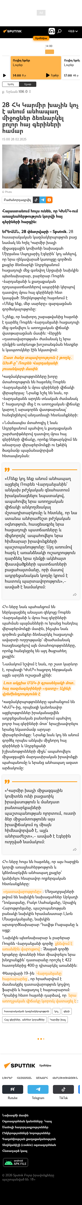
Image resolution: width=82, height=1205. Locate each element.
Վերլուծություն (65, 1078)
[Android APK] (15, 1163)
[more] (74, 594)
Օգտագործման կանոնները (22, 1121)
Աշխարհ (42, 1078)
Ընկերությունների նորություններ (26, 1133)
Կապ (48, 1121)
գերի (67, 1011)
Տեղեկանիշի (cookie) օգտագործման (29, 1145)
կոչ (56, 1011)
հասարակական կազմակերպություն (26, 1011)
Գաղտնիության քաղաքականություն (29, 1139)
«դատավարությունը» (22, 891)
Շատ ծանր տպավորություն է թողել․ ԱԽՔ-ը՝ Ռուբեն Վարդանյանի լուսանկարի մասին (38, 363)
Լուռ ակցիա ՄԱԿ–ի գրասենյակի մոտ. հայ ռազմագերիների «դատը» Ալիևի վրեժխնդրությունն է (38, 688)
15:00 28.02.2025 (14, 139)
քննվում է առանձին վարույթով (37, 946)
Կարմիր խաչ (58, 1019)
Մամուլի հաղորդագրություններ (25, 1127)
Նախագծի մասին (15, 1115)
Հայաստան (24, 1078)
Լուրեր (18, 65)
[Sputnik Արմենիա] (13, 33)
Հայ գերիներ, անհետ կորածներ (24, 1019)
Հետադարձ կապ (14, 1151)
